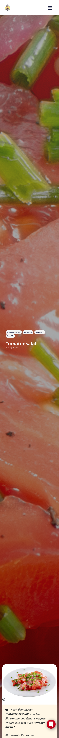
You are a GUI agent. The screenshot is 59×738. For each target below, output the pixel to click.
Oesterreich (13, 332)
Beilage (40, 332)
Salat (10, 336)
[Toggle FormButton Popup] (51, 724)
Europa (28, 332)
